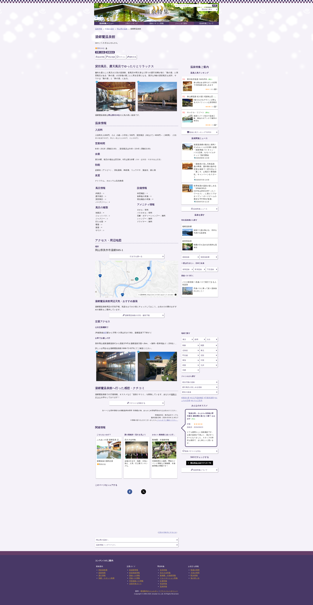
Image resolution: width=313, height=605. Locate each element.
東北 (202, 350)
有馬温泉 (186, 269)
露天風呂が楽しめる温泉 (192, 387)
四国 (184, 365)
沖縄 (184, 370)
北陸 (202, 355)
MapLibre (150, 295)
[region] (136, 279)
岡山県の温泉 (122, 29)
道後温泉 (186, 257)
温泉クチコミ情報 (156, 23)
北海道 (185, 350)
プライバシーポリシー (169, 591)
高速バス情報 (134, 578)
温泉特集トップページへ (106, 545)
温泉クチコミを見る (193, 451)
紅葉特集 (163, 581)
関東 (184, 345)
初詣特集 (163, 584)
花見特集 (163, 570)
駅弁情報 (194, 575)
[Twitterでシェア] (143, 491)
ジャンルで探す (181, 23)
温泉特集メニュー (106, 23)
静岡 (196, 339)
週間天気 (132, 57)
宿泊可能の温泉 (188, 382)
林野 (105, 333)
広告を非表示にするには (167, 532)
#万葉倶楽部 (209, 398)
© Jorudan (170, 295)
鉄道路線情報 (134, 573)
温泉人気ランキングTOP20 (200, 132)
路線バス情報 (134, 575)
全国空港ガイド (135, 584)
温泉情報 (101, 57)
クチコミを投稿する (137, 403)
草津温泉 (198, 269)
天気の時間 (195, 573)
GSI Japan (161, 295)
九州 (202, 365)
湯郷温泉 (110, 52)
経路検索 (102, 573)
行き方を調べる (136, 256)
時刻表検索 (103, 570)
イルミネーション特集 (169, 578)
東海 (184, 360)
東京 (184, 339)
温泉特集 (98, 29)
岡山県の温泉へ (102, 540)
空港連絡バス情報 (136, 581)
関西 (202, 345)
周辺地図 (111, 57)
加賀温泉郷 (205, 257)
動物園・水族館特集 (168, 575)
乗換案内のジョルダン (149, 591)
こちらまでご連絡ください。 (167, 420)
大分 (208, 339)
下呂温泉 (210, 269)
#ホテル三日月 (196, 401)
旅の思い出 (195, 578)
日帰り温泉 (100, 52)
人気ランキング (131, 23)
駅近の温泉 (186, 392)
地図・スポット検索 (107, 578)
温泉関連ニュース (200, 209)
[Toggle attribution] (175, 294)
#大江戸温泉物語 (196, 398)
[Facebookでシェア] (129, 491)
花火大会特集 (165, 573)
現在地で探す (207, 9)
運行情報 (102, 575)
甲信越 (185, 355)
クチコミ (122, 57)
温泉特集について (206, 23)
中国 (202, 360)
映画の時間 (195, 570)
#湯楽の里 (185, 398)
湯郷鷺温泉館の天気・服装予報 (137, 315)
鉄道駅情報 (133, 570)
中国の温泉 (109, 29)
